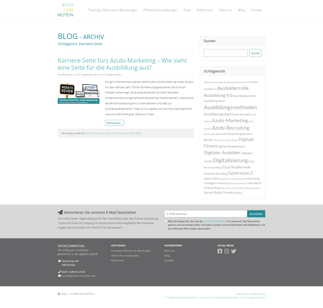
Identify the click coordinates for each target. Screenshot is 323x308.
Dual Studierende (237, 167)
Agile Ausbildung (226, 82)
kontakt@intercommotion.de (78, 275)
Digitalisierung (230, 160)
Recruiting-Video (235, 188)
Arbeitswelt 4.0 (241, 82)
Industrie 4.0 (225, 179)
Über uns (225, 10)
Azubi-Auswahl (241, 114)
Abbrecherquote (211, 82)
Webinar (238, 192)
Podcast (223, 188)
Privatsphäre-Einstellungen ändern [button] (181, 297)
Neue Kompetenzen (238, 183)
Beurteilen (221, 133)
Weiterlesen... (114, 122)
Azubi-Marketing (94, 133)
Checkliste (218, 140)
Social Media (213, 192)
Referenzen (205, 10)
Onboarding (211, 187)
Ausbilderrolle (233, 88)
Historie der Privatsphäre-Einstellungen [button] (219, 297)
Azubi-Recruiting (114, 133)
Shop (187, 10)
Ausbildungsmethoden (230, 107)
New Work (254, 183)
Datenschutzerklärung (215, 221)
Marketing (223, 183)
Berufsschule (210, 134)
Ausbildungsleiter (214, 100)
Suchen (210, 40)
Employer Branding (215, 173)
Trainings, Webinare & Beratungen (112, 10)
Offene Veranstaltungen (160, 10)
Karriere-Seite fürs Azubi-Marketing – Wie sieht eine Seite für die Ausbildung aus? (122, 63)
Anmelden (256, 213)
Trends (228, 192)
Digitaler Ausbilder (222, 152)
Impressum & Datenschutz (250, 293)
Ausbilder (254, 82)
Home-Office (212, 178)
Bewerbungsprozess (240, 133)
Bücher (208, 139)
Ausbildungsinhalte (244, 95)
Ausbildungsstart (217, 114)
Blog (241, 10)
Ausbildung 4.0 (218, 95)
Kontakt (256, 10)
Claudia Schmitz (231, 140)
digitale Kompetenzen (231, 146)
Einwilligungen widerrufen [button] (253, 297)
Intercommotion (239, 179)
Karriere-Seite (133, 133)
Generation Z (240, 173)
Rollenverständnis (252, 188)
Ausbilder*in (210, 88)
